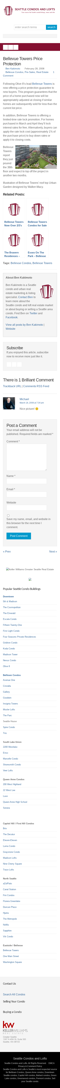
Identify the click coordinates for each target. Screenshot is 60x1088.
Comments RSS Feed (36, 386)
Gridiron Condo (10, 642)
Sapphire (7, 930)
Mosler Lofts (9, 709)
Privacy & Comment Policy (30, 1066)
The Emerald (9, 613)
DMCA (51, 1063)
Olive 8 (6, 666)
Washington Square (12, 962)
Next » (53, 551)
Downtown (8, 596)
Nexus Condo (9, 660)
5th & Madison (10, 601)
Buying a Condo (12, 1012)
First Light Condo (11, 631)
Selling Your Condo (14, 1001)
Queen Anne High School (15, 802)
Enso (5, 753)
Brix (5, 828)
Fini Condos (8, 895)
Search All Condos (14, 994)
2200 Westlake (10, 747)
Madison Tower (10, 654)
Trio (5, 733)
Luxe (5, 796)
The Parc (7, 715)
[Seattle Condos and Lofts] (30, 14)
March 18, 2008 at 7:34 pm (32, 403)
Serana (6, 808)
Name (10, 476)
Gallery (6, 692)
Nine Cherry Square (12, 864)
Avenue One (9, 680)
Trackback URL (12, 386)
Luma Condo (9, 846)
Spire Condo (9, 727)
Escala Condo (9, 619)
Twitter (16, 47)
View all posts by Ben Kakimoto (24, 324)
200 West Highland (12, 784)
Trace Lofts (8, 869)
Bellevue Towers (42, 83)
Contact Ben (25, 297)
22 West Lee (9, 790)
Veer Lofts (8, 770)
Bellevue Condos (14, 72)
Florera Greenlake (11, 901)
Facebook (6, 47)
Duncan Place (9, 907)
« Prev (7, 551)
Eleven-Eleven (10, 840)
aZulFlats (7, 883)
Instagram (11, 47)
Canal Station (9, 889)
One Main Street (11, 956)
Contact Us (9, 983)
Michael (24, 399)
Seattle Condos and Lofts (30, 1058)
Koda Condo (9, 648)
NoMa (6, 924)
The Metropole (10, 919)
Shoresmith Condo (12, 764)
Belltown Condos (12, 675)
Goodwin (7, 697)
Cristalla (7, 686)
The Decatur (9, 834)
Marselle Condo (10, 758)
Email (10, 489)
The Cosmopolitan (11, 607)
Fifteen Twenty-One (12, 625)
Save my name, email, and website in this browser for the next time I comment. (28, 523)
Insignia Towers (10, 703)
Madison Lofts (10, 858)
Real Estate (42, 72)
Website (10, 328)
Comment (13, 441)
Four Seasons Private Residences (19, 637)
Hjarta (6, 913)
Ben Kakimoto (13, 68)
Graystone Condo (11, 852)
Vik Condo (8, 936)
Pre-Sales (30, 72)
